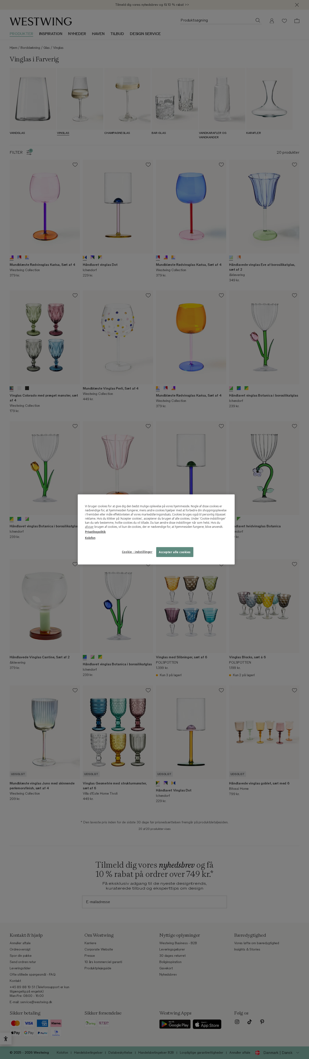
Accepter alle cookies (175, 552)
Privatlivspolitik (95, 532)
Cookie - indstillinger (137, 551)
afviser (89, 527)
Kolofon (90, 538)
